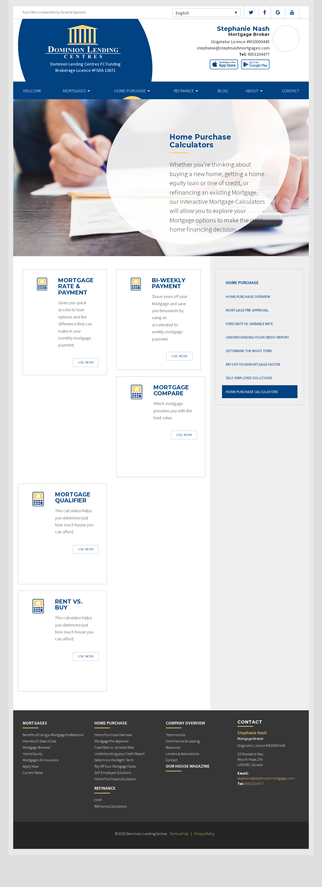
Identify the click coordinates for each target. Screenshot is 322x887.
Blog (223, 91)
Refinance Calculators (110, 806)
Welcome (32, 91)
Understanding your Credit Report (257, 337)
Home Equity (32, 753)
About (252, 91)
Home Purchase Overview (248, 296)
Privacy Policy (204, 833)
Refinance (184, 91)
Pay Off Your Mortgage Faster (253, 364)
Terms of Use (178, 833)
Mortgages (75, 91)
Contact (290, 91)
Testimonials (175, 734)
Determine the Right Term (249, 350)
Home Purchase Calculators (252, 391)
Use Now (86, 362)
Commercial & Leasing (183, 741)
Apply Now (30, 766)
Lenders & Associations (182, 753)
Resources (173, 747)
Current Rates (33, 772)
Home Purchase (130, 91)
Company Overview (185, 723)
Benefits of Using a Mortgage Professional (53, 734)
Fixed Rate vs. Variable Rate (249, 323)
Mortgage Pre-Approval (247, 310)
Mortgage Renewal (36, 747)
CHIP (98, 800)
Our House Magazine (187, 766)
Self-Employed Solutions (249, 377)
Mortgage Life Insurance (41, 760)
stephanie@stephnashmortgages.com (233, 48)
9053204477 (258, 54)
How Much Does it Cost (39, 741)
